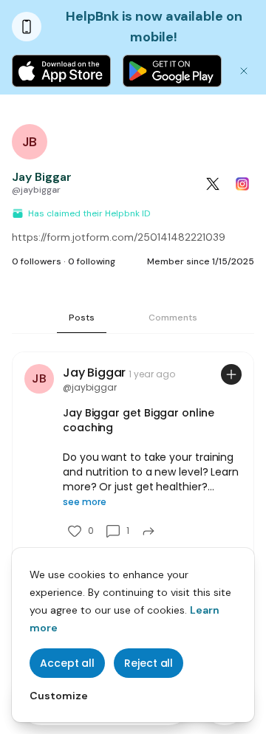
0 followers (36, 261)
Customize (59, 695)
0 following (91, 261)
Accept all (67, 663)
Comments (173, 317)
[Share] (148, 531)
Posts (82, 317)
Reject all (148, 663)
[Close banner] (243, 71)
